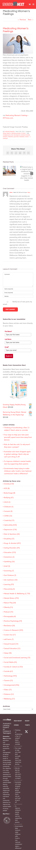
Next (29, 19)
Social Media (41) (10, 662)
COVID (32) (8, 516)
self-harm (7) (9, 639)
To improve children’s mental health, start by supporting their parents (18, 814)
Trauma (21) (8, 680)
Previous (23, 19)
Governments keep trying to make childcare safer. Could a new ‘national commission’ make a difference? (17, 471)
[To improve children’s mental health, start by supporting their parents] (9, 171)
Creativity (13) (9, 520)
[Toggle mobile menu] (34, 4)
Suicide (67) (8, 671)
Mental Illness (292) (11, 598)
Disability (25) (9, 539)
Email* (7, 347)
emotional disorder (25, 135)
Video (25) (8, 689)
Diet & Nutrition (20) (12, 534)
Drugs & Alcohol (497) (12, 543)
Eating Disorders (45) (12, 548)
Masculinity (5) (9, 589)
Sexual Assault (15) (11, 644)
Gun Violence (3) (10, 575)
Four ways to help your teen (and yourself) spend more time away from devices (18, 437)
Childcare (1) (8, 507)
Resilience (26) (9, 625)
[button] (4, 173)
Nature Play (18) (10, 603)
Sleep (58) (8, 653)
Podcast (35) (8, 612)
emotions (5, 136)
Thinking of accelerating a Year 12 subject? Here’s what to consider (18, 737)
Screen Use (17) (10, 635)
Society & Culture (21, 133)
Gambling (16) (9, 561)
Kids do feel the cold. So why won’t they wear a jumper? (18, 773)
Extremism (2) (9, 557)
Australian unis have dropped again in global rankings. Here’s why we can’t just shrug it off (17, 454)
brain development (15, 135)
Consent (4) (8, 511)
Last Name (8, 339)
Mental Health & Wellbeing (9, 133)
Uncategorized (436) (11, 685)
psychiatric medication (19, 136)
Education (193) (10, 552)
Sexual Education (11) (12, 648)
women (27, 136)
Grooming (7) (9, 571)
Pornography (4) (10, 616)
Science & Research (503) (13, 630)
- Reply (28, 192)
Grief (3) (7, 566)
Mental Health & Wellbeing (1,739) (17, 593)
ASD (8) (7, 488)
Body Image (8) (9, 493)
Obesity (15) (8, 607)
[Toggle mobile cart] (30, 4)
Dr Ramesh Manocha (9, 131)
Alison (11, 192)
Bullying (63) (9, 497)
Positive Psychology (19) (13, 621)
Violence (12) (9, 694)
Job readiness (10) (10, 580)
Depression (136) (10, 529)
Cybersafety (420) (10, 525)
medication (10, 136)
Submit (9, 356)
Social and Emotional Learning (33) (17, 657)
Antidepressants (7, 135)
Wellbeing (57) (9, 699)
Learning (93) (9, 584)
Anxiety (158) (9, 484)
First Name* (8, 331)
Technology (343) (10, 676)
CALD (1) (7, 502)
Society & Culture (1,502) (13, 667)
